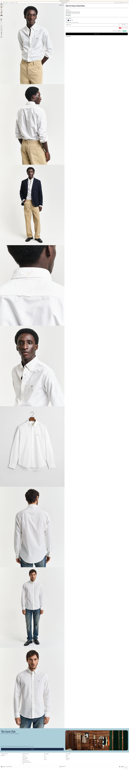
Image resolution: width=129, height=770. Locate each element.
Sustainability (68, 758)
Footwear (45, 759)
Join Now (32, 749)
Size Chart (124, 24)
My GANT (2, 755)
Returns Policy (24, 759)
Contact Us (24, 755)
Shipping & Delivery (25, 758)
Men (1, 2)
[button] (2, 2)
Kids (7, 2)
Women (4, 2)
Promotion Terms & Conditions (26, 762)
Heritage (67, 755)
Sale (16, 2)
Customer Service (4, 753)
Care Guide (67, 759)
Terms (23, 763)
